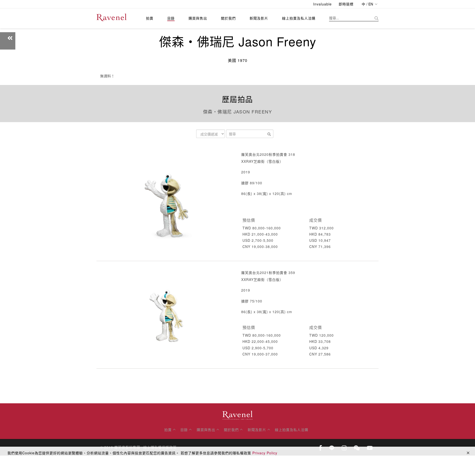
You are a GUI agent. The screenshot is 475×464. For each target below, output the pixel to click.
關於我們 (228, 18)
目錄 (171, 18)
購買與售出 (198, 18)
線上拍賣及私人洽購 (298, 18)
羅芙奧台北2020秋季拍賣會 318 (268, 154)
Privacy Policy (264, 452)
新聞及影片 (259, 18)
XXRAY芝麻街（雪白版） (262, 161)
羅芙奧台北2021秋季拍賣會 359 (268, 272)
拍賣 (149, 18)
